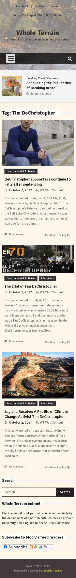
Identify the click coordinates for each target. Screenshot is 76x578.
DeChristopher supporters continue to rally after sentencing (37, 182)
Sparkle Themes (53, 570)
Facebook (22, 6)
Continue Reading (56, 235)
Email (54, 6)
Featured (52, 78)
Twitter (39, 6)
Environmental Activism (20, 171)
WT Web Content (51, 190)
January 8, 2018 (41, 94)
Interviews (47, 278)
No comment (17, 234)
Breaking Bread (35, 78)
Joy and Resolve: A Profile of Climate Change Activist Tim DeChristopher (36, 414)
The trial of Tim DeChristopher (30, 286)
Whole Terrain (38, 33)
